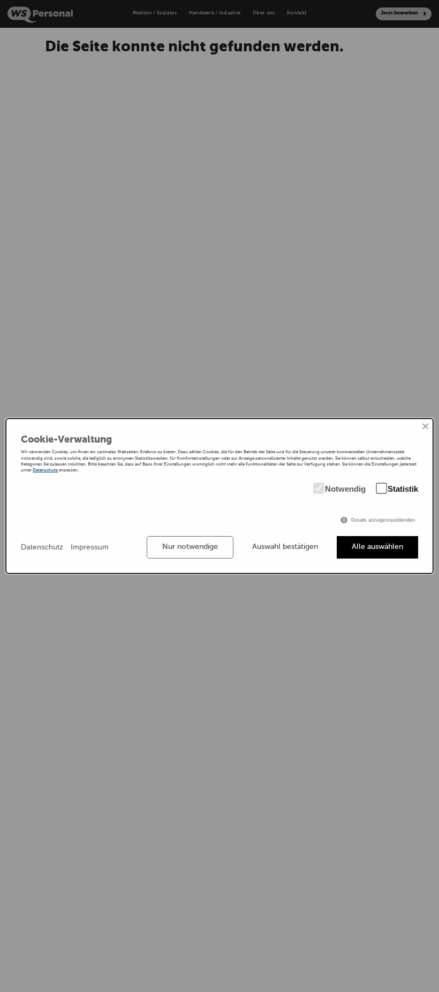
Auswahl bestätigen (285, 547)
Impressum (90, 546)
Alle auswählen (377, 547)
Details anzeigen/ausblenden (383, 520)
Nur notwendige (190, 547)
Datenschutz (45, 470)
